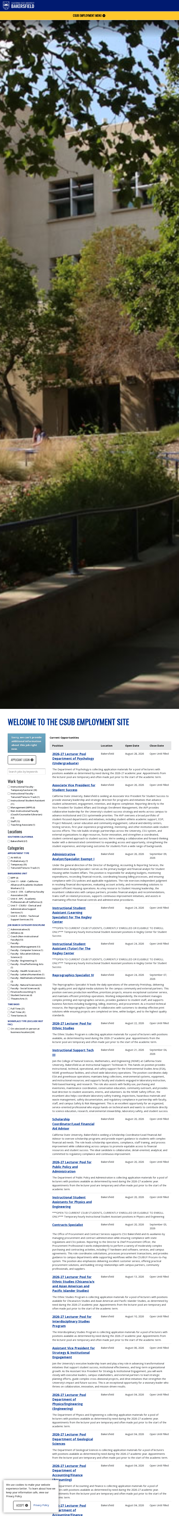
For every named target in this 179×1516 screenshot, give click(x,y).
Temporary (18, 864)
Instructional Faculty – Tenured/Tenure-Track (25, 795)
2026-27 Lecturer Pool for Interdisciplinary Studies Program (72, 1321)
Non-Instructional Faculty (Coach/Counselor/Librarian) (26, 814)
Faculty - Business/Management (25, 945)
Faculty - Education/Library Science (25, 955)
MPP (14, 877)
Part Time (18, 1012)
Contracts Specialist (67, 1225)
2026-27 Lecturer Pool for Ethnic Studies (72, 1025)
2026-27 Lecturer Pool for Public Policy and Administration (72, 1166)
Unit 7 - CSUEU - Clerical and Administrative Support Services (26, 909)
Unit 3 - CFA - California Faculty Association (27, 893)
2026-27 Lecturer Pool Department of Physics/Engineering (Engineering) (69, 1402)
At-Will (15, 857)
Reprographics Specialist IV (73, 975)
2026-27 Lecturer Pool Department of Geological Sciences (72, 1439)
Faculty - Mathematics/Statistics (28, 979)
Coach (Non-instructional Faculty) (24, 938)
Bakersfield (19, 841)
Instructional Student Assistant (28, 802)
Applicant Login (20, 760)
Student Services (21, 995)
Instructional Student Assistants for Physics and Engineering (72, 1202)
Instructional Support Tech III (73, 1052)
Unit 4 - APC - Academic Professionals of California (26, 900)
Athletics (17, 932)
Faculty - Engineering (23, 960)
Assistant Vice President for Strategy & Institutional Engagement (73, 1352)
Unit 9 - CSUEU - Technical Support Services (25, 917)
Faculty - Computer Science (26, 950)
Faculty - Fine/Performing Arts (27, 966)
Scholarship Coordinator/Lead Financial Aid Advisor (73, 1124)
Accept (20, 1505)
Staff (15, 821)
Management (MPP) (22, 807)
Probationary (19, 861)
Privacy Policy (41, 1505)
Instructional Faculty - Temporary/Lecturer (23, 788)
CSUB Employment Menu (87, 15)
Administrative (20, 929)
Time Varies (18, 1015)
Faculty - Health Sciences (25, 970)
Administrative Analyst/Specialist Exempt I (73, 856)
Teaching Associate (22, 824)
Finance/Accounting (23, 991)
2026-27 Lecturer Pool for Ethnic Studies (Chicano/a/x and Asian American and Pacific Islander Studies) (73, 1284)
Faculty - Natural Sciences (26, 984)
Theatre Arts (19, 998)
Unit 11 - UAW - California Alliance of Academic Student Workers (27, 885)
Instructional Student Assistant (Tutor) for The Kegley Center (71, 948)
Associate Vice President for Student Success (73, 787)
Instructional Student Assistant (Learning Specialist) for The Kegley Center (72, 915)
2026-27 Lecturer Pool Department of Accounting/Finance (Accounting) (69, 1473)
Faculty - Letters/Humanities (27, 974)
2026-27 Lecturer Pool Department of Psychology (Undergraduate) (73, 758)
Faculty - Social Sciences (25, 988)
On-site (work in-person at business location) (25, 1030)
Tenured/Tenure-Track (25, 867)
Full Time (17, 1008)
